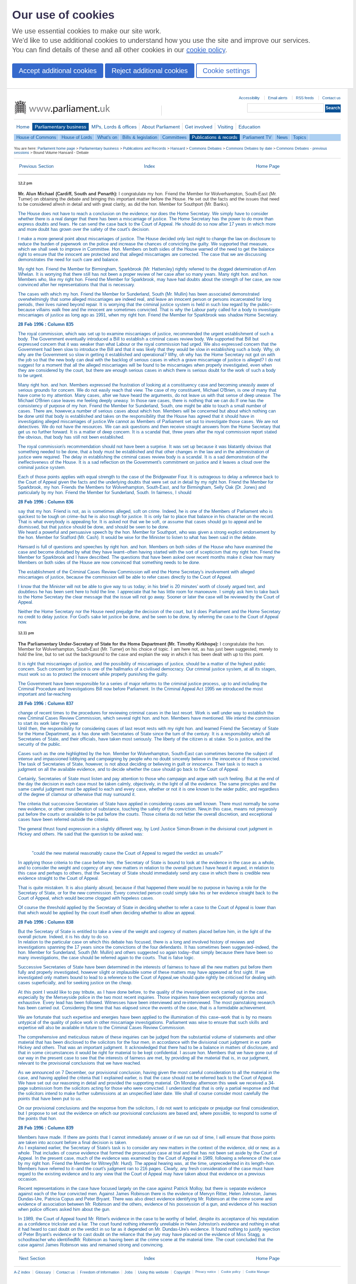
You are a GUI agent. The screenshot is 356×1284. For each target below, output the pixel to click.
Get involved (198, 127)
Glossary (43, 1272)
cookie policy (205, 50)
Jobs (128, 1272)
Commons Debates (205, 148)
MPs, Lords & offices (114, 127)
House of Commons (36, 137)
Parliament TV (257, 137)
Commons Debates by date (249, 148)
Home (23, 127)
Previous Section (36, 166)
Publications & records (214, 137)
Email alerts (278, 98)
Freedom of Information (99, 1272)
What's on (107, 137)
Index (149, 166)
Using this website (153, 1272)
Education (249, 127)
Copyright (182, 1272)
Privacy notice (205, 1272)
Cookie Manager (257, 1272)
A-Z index (22, 1272)
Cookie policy (231, 1272)
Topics (299, 137)
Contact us (331, 98)
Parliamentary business (60, 127)
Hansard (177, 148)
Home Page (268, 166)
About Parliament (161, 127)
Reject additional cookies (150, 71)
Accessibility (249, 98)
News (282, 137)
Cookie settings (226, 71)
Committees (174, 137)
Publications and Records (144, 148)
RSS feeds (305, 98)
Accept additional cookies (58, 71)
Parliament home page (56, 148)
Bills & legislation (139, 137)
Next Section (32, 1258)
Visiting (225, 127)
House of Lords (77, 137)
